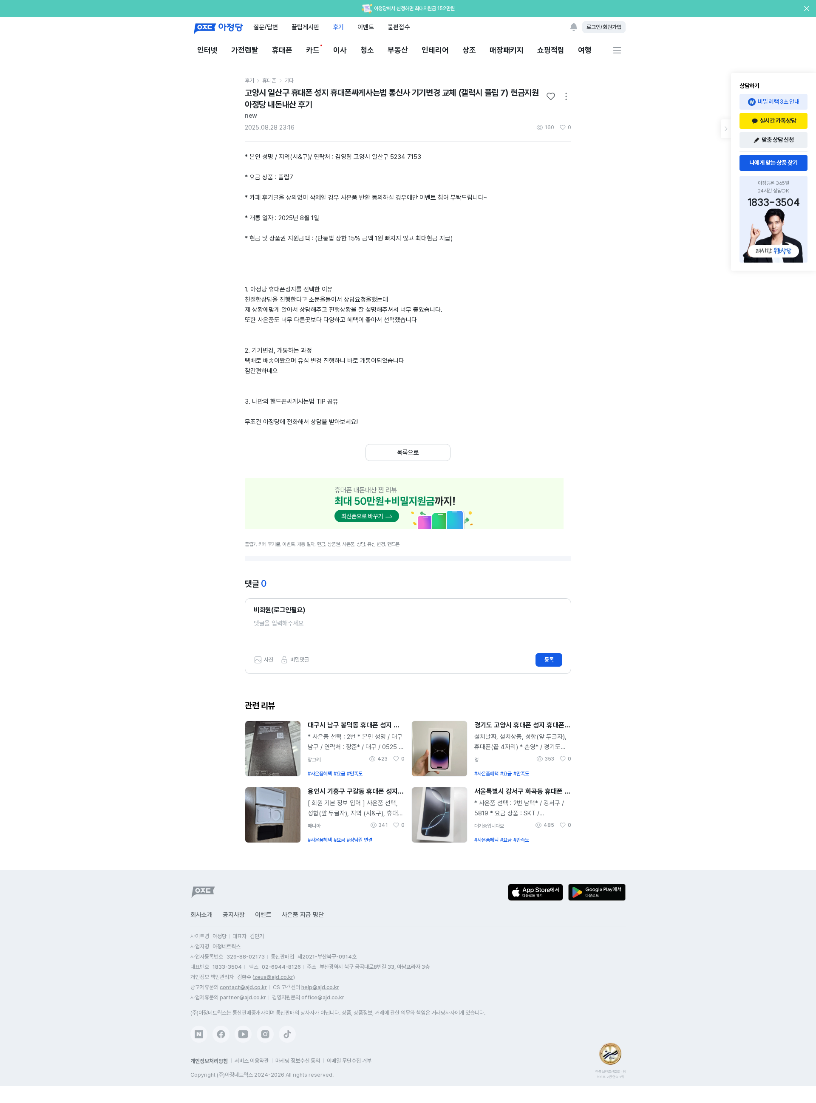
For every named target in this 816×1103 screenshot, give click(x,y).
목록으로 (408, 452)
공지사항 (234, 915)
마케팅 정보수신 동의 (297, 1061)
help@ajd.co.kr (320, 987)
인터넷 (207, 49)
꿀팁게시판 (305, 27)
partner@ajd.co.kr (243, 997)
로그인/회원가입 (603, 27)
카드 (313, 49)
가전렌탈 (244, 49)
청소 (367, 49)
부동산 (398, 49)
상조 (469, 49)
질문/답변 (265, 27)
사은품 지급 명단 (303, 915)
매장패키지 (507, 49)
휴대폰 (282, 49)
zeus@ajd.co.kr (273, 977)
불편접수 (399, 27)
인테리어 (435, 49)
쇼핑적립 (550, 49)
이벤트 (365, 27)
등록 (549, 659)
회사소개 (201, 915)
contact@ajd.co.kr (243, 987)
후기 (338, 27)
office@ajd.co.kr (322, 997)
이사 (340, 49)
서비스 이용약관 (252, 1061)
